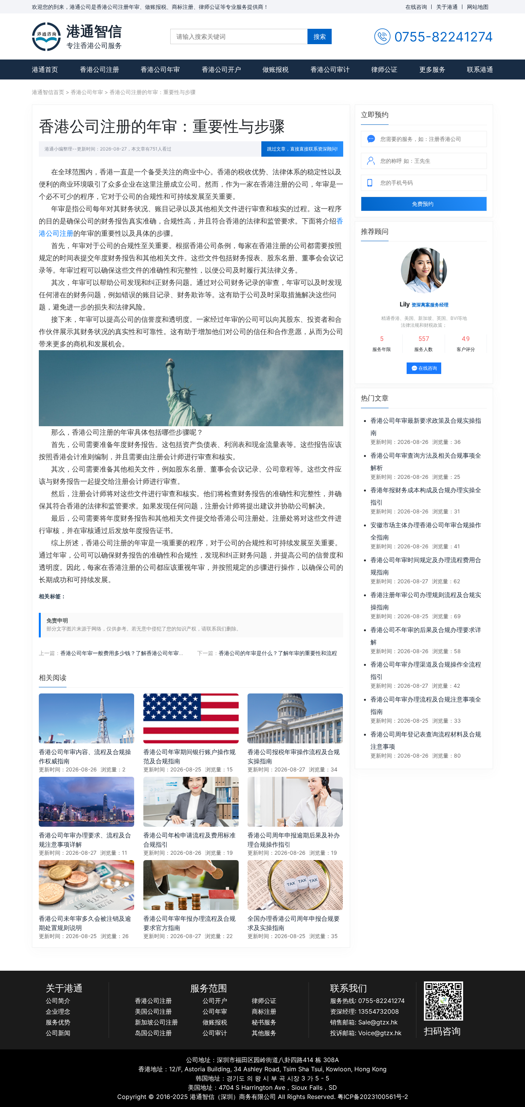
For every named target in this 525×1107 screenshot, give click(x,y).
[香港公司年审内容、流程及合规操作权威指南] (86, 718)
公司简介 (58, 1000)
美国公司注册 (153, 1011)
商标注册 (264, 1011)
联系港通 (480, 69)
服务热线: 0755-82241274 (367, 1000)
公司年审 (215, 1011)
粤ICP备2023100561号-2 (372, 1096)
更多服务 (432, 69)
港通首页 (45, 69)
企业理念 (58, 1011)
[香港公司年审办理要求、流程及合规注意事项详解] (86, 801)
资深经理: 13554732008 (364, 1011)
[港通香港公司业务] (46, 36)
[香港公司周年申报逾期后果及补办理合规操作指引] (295, 801)
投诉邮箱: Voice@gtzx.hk (366, 1033)
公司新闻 (58, 1033)
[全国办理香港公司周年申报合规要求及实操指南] (295, 884)
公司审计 (215, 1033)
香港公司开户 (221, 69)
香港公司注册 (99, 69)
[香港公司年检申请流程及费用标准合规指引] (191, 801)
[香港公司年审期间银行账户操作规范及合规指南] (191, 718)
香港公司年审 (160, 69)
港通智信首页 (48, 92)
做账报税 (275, 69)
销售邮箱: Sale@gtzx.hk (364, 1022)
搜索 (320, 36)
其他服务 (264, 1033)
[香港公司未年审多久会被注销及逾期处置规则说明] (86, 884)
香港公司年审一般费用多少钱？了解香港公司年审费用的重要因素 (138, 653)
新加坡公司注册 (156, 1022)
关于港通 (447, 6)
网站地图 (477, 6)
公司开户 (215, 1000)
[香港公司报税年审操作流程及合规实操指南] (295, 718)
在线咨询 (416, 6)
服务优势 (58, 1022)
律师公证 (384, 69)
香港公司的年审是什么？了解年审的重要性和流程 (278, 653)
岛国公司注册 (153, 1033)
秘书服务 (264, 1022)
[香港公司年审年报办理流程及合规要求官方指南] (191, 884)
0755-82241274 (443, 37)
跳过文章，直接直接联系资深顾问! (302, 149)
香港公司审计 (330, 69)
